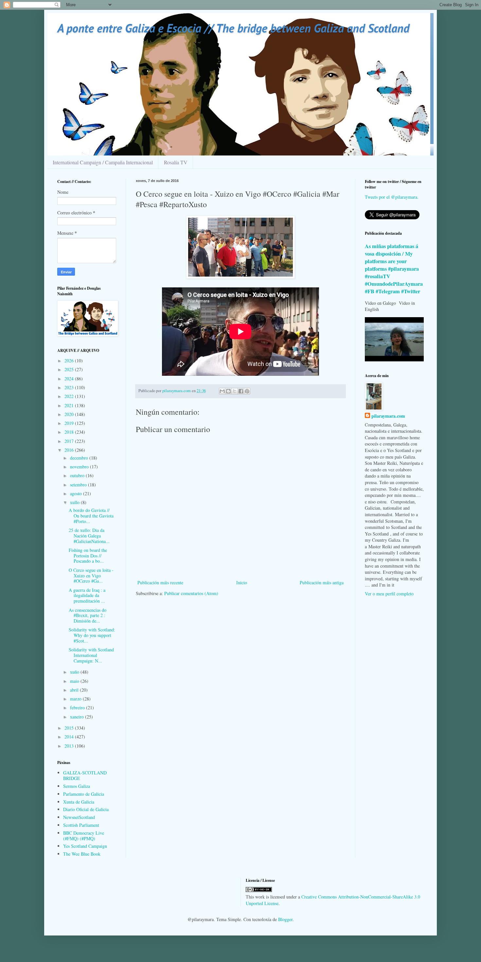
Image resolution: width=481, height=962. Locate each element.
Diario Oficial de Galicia (86, 809)
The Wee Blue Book (81, 854)
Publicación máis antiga (322, 582)
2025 (69, 369)
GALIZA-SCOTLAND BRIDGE (85, 775)
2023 (69, 387)
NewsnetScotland (79, 817)
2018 (69, 432)
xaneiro (77, 717)
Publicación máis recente (160, 582)
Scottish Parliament (81, 825)
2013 (69, 746)
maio (75, 681)
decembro (79, 458)
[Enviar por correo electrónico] (222, 391)
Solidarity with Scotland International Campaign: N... (91, 655)
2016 (69, 450)
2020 (69, 414)
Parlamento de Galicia (83, 794)
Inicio (241, 582)
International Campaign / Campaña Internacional (103, 162)
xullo (75, 502)
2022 (69, 396)
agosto (76, 493)
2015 (69, 728)
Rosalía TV (175, 162)
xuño (75, 672)
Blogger (285, 919)
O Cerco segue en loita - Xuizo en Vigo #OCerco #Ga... (91, 575)
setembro (79, 484)
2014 (69, 737)
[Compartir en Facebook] (241, 391)
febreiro (78, 707)
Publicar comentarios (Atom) (191, 593)
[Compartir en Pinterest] (247, 391)
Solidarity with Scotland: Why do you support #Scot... (92, 635)
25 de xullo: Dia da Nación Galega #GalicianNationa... (89, 535)
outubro (78, 475)
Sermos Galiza (76, 786)
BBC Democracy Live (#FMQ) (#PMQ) (83, 836)
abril (75, 690)
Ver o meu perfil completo (389, 593)
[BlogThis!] (228, 391)
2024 (69, 378)
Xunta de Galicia (78, 802)
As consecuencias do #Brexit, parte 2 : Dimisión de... (87, 615)
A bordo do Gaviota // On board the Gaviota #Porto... (91, 515)
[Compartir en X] (234, 391)
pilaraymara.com (388, 416)
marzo (76, 699)
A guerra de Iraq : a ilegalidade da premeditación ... (87, 595)
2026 (69, 360)
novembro (80, 466)
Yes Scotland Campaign (85, 846)
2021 (69, 405)
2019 (69, 423)
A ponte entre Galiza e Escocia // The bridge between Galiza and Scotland (233, 28)
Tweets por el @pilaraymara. (392, 197)
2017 (69, 441)
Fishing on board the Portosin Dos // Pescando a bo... (88, 555)
